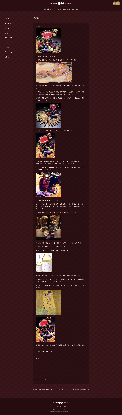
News (7, 47)
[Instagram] (61, 406)
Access (8, 42)
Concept (9, 23)
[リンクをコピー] (49, 379)
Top (7, 18)
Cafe (7, 28)
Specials (9, 38)
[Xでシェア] (42, 379)
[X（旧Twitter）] (57, 406)
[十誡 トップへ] (60, 3)
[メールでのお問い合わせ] (65, 406)
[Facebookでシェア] (46, 380)
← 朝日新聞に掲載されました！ (42, 389)
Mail (7, 57)
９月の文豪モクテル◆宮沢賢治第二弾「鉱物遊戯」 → (73, 389)
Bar (7, 33)
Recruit (8, 52)
